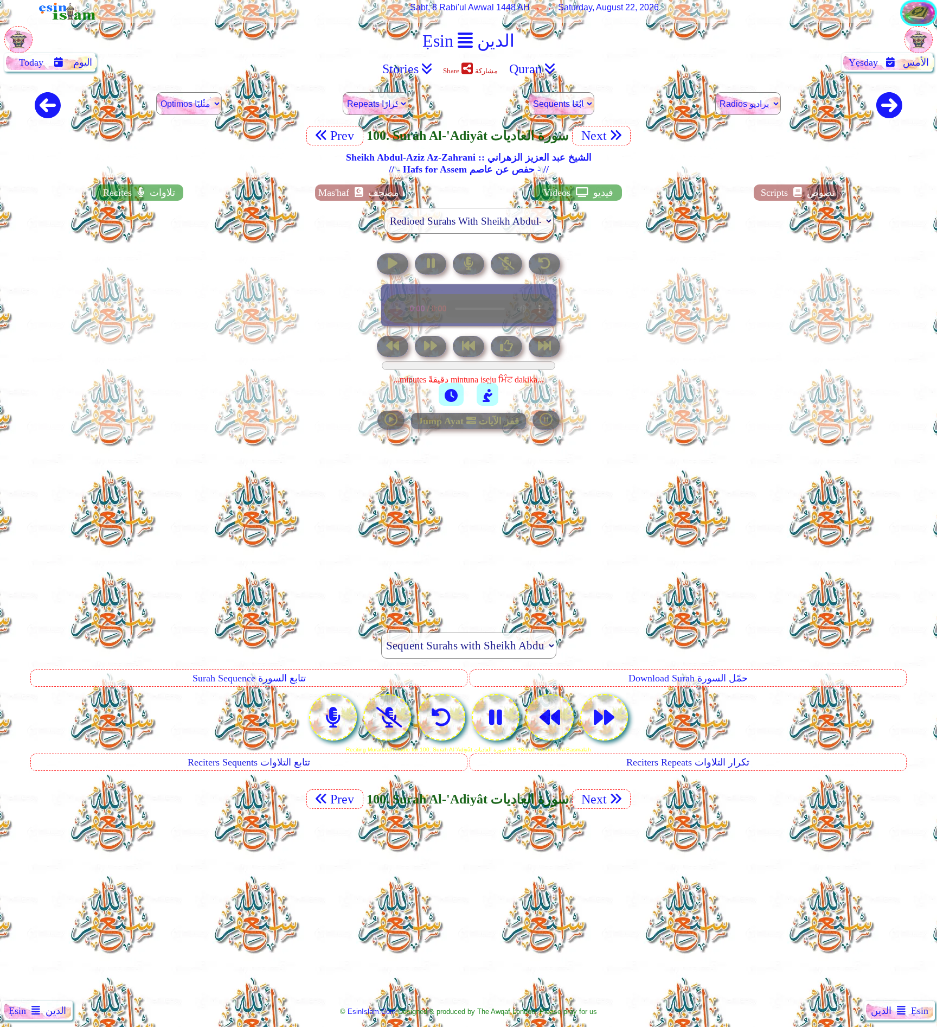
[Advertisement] (468, 525)
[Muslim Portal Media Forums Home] (18, 45)
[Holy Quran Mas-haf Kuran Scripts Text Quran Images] (918, 23)
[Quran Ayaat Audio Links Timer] (451, 394)
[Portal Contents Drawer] (469, 347)
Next (592, 136)
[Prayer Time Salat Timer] (487, 394)
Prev (344, 136)
